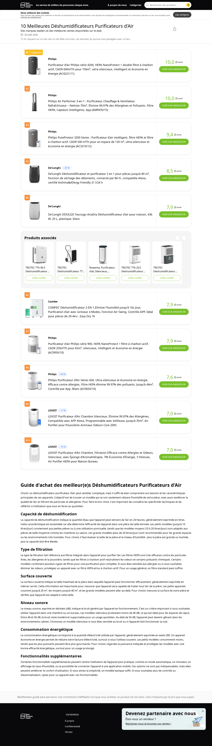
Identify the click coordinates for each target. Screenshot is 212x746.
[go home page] (27, 4)
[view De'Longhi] (34, 174)
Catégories (135, 5)
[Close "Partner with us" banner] (203, 711)
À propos (69, 720)
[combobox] (168, 5)
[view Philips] (34, 65)
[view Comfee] (34, 308)
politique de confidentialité (31, 17)
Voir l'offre (39, 277)
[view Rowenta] (103, 254)
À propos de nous (117, 5)
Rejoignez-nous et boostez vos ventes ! (148, 723)
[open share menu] (174, 29)
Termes (68, 731)
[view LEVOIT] (34, 417)
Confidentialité (72, 726)
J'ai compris (182, 14)
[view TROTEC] (39, 254)
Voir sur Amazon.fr (173, 69)
